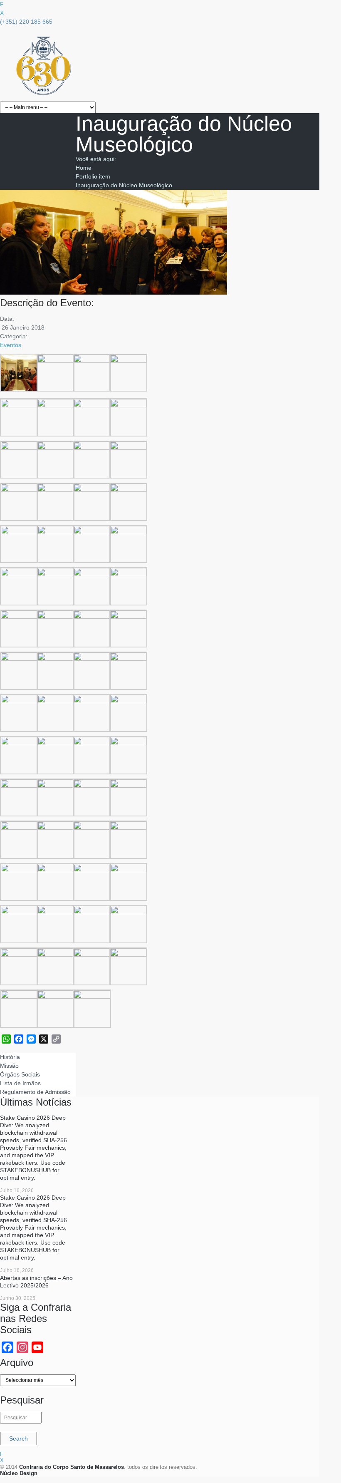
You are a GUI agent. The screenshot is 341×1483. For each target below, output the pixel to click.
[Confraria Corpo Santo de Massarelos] (43, 97)
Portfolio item (93, 176)
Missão (9, 1065)
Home (83, 167)
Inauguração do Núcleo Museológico (124, 185)
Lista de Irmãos (20, 1083)
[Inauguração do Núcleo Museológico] (113, 292)
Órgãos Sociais (20, 1074)
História (10, 1057)
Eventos (10, 345)
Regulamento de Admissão (35, 1092)
